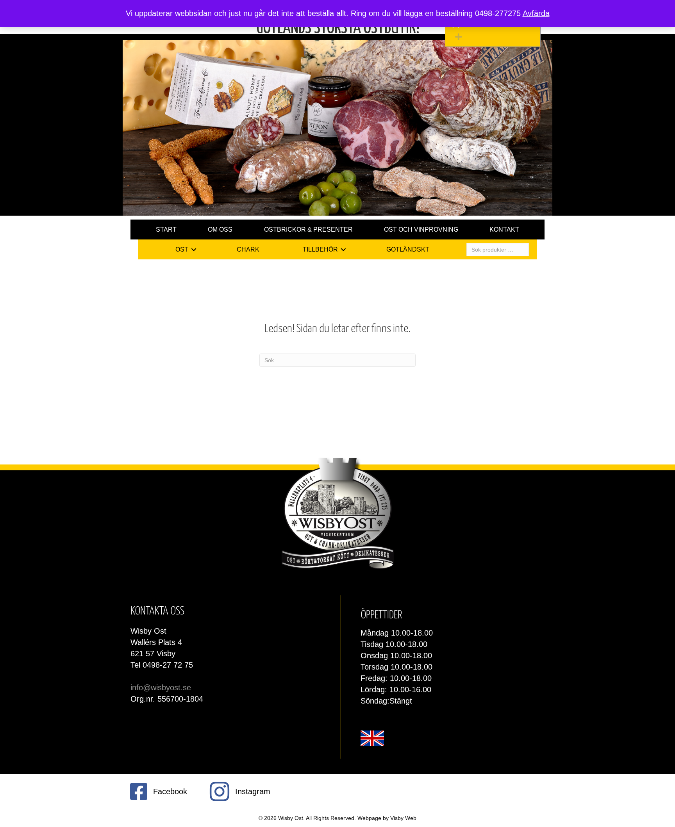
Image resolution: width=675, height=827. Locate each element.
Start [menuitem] (166, 229)
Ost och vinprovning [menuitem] (421, 229)
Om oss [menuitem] (220, 229)
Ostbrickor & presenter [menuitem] (308, 229)
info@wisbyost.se (160, 687)
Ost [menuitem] (181, 249)
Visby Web (403, 818)
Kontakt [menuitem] (504, 229)
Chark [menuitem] (248, 249)
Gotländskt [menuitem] (407, 249)
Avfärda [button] (536, 13)
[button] (494, 37)
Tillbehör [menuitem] (320, 249)
